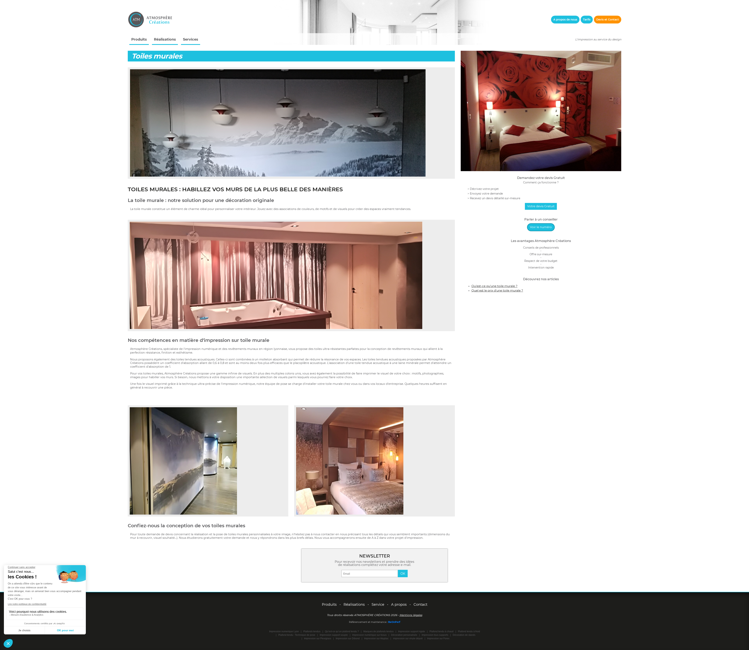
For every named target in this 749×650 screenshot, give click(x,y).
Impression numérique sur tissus (369, 635)
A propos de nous (565, 19)
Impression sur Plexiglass (317, 638)
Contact (420, 604)
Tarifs (586, 19)
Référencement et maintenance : (368, 622)
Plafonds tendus (311, 631)
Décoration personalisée (404, 635)
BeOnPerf (394, 622)
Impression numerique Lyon (284, 631)
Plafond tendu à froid (469, 631)
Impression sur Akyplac (376, 638)
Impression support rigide (411, 631)
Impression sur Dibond (348, 638)
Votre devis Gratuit (541, 206)
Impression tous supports (435, 635)
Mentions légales (410, 615)
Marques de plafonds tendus (378, 631)
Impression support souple (334, 635)
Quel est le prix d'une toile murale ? (497, 290)
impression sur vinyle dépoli (408, 638)
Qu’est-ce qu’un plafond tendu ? (342, 631)
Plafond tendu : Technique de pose (296, 635)
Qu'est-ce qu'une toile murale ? (494, 286)
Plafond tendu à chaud (441, 631)
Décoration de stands (464, 635)
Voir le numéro (541, 227)
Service (378, 604)
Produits (139, 39)
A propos (399, 604)
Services (190, 39)
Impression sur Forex (438, 638)
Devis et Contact (607, 19)
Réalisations (165, 39)
